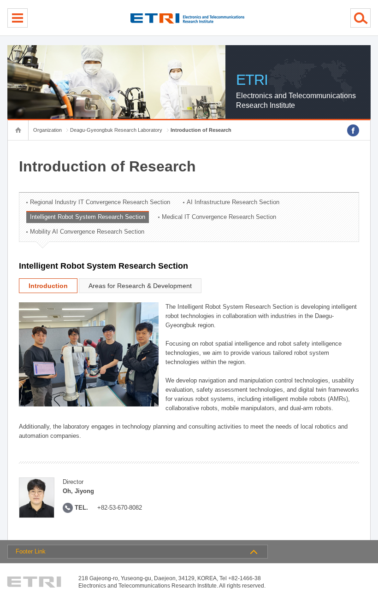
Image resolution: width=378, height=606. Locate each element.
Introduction (48, 285)
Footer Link (31, 551)
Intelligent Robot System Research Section (87, 216)
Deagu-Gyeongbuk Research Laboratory (116, 130)
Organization (47, 130)
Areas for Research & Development (140, 285)
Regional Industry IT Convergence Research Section (100, 202)
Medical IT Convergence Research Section (219, 216)
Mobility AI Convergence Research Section (87, 231)
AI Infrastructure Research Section (233, 202)
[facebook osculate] (353, 130)
